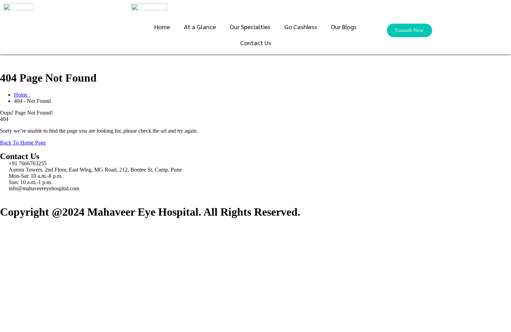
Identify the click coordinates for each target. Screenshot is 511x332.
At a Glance (200, 27)
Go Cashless (300, 27)
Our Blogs (344, 27)
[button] (409, 30)
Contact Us (255, 43)
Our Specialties (250, 27)
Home (162, 27)
